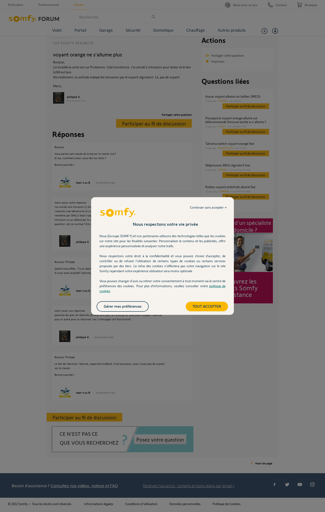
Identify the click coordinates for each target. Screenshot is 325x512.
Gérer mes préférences (123, 306)
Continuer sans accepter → (208, 207)
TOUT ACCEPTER (206, 306)
